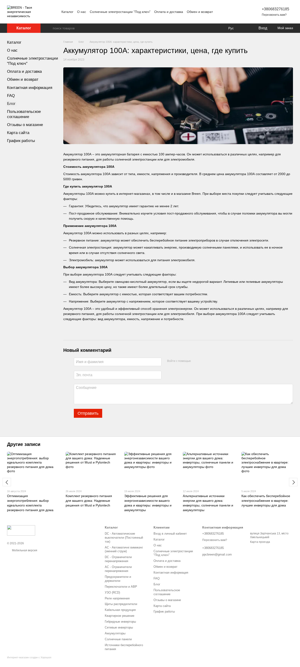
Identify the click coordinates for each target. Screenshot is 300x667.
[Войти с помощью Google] (203, 361)
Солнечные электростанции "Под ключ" (120, 12)
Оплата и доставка (168, 12)
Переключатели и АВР (121, 586)
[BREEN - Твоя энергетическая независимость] (21, 530)
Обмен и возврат (200, 12)
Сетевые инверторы (119, 627)
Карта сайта (18, 132)
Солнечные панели (118, 639)
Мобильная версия (24, 550)
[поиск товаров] (49, 28)
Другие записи (23, 444)
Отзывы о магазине (25, 125)
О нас (81, 12)
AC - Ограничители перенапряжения (118, 569)
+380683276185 (275, 9)
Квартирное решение (119, 615)
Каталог (67, 12)
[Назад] (7, 482)
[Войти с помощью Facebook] (196, 361)
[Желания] (245, 28)
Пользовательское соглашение (167, 592)
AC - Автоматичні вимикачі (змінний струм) (124, 549)
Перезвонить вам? (274, 14)
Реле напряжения (117, 598)
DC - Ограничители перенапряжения (118, 559)
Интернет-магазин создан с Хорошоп (29, 657)
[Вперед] (293, 482)
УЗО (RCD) (112, 592)
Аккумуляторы (115, 633)
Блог (11, 103)
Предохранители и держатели (118, 579)
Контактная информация (29, 87)
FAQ (11, 95)
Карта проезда (260, 542)
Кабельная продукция (120, 610)
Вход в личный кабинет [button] (170, 533)
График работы (21, 140)
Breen (196, 194)
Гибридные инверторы (120, 621)
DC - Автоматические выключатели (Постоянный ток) (124, 537)
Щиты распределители (121, 604)
